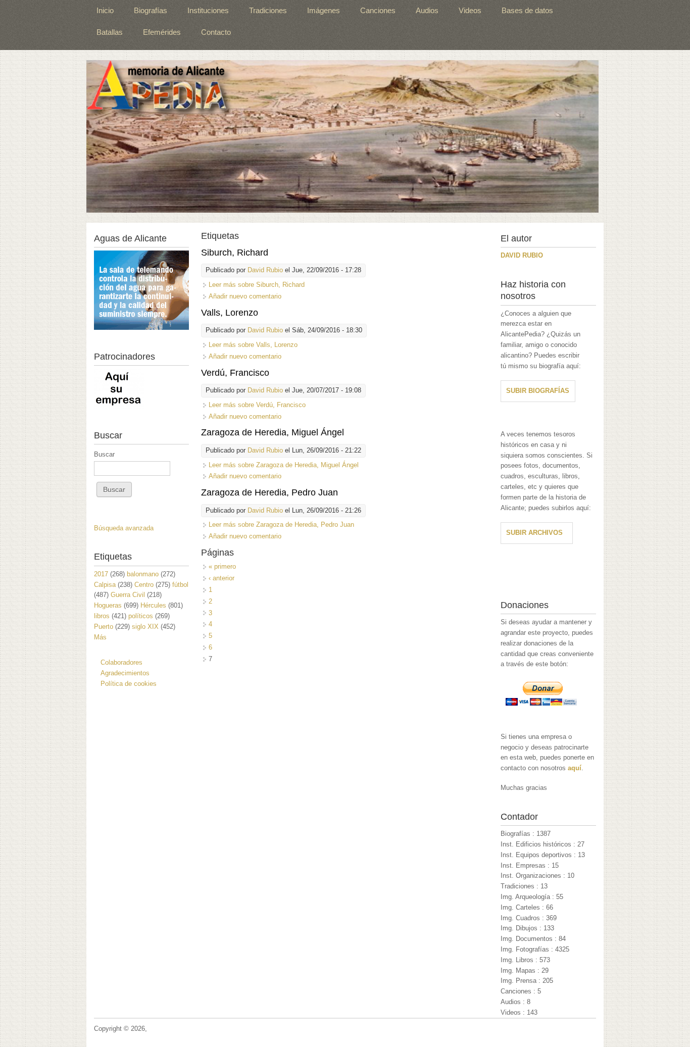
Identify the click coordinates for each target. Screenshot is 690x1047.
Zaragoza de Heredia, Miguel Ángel (272, 432)
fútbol (180, 584)
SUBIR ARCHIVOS (534, 532)
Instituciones (208, 10)
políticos (140, 616)
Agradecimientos (125, 673)
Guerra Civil (128, 595)
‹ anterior (221, 578)
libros (102, 616)
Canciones (378, 10)
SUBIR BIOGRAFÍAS (537, 390)
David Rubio (265, 270)
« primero (222, 566)
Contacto (216, 32)
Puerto (103, 626)
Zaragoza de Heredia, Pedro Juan (269, 492)
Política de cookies (129, 683)
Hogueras (108, 605)
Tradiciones (268, 10)
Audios (427, 10)
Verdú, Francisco (235, 373)
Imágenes (323, 10)
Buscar (104, 454)
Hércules (153, 605)
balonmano (143, 574)
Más (100, 637)
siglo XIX (145, 626)
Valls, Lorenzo (229, 313)
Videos (470, 10)
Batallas (109, 32)
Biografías (150, 10)
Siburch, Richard (234, 252)
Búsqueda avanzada (124, 528)
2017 (101, 574)
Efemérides (162, 32)
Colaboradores (121, 662)
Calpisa (105, 584)
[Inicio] (342, 136)
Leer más (257, 284)
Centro (144, 584)
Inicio (105, 10)
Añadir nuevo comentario (245, 296)
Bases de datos (527, 10)
